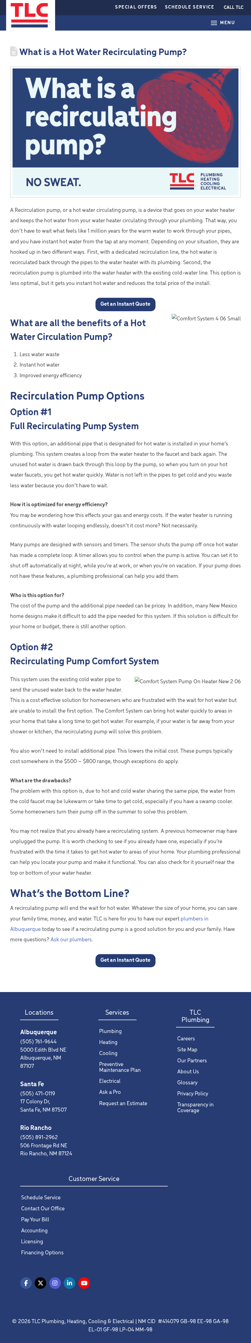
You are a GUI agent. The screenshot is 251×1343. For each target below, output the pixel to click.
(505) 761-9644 (38, 1042)
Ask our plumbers (71, 940)
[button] (233, 8)
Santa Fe (32, 1084)
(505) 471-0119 (37, 1094)
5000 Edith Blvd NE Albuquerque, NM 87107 (43, 1058)
